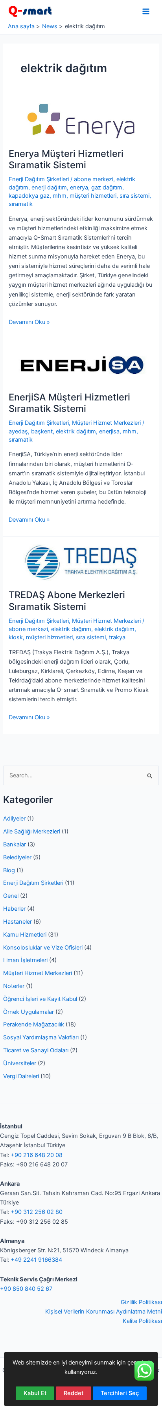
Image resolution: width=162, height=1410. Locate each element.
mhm (59, 195)
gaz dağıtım (106, 187)
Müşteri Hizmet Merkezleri (37, 973)
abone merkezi (93, 179)
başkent (42, 431)
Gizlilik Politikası (141, 1302)
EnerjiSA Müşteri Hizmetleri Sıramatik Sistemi (69, 402)
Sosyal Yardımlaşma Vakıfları (41, 1037)
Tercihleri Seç (120, 1393)
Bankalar (14, 844)
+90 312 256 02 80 (37, 1211)
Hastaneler (17, 921)
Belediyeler (17, 857)
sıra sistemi (134, 195)
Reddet (73, 1393)
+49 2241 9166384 (36, 1259)
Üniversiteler (19, 1063)
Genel (10, 895)
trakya (117, 637)
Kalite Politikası (142, 1320)
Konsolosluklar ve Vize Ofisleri (43, 947)
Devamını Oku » (29, 322)
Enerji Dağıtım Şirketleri (33, 882)
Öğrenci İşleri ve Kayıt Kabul (40, 998)
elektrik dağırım (71, 629)
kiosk (16, 637)
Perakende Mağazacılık (33, 1024)
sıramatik (21, 203)
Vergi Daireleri (21, 1076)
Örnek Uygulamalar (28, 1011)
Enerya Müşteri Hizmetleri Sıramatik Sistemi (66, 159)
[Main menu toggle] (146, 11)
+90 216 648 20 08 (37, 1155)
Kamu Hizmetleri (24, 934)
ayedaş (18, 431)
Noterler (13, 986)
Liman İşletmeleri (25, 960)
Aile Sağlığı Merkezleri (31, 831)
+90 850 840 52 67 (26, 1288)
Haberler (14, 908)
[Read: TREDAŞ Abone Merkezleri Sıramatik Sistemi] (81, 562)
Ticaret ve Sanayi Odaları (35, 1050)
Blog (9, 870)
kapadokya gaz (29, 195)
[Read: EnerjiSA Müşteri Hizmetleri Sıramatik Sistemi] (81, 364)
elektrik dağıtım (76, 431)
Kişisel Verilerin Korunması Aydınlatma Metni (103, 1311)
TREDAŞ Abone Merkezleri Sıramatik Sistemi (67, 600)
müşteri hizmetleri (93, 195)
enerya (79, 187)
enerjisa (109, 431)
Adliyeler (14, 818)
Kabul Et (35, 1393)
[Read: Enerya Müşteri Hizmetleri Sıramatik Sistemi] (81, 120)
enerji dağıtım (49, 187)
